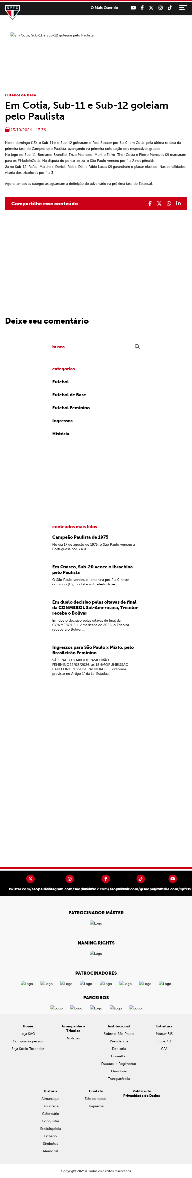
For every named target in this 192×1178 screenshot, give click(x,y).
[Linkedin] (178, 203)
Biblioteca (50, 1106)
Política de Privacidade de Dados (141, 1093)
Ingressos (62, 421)
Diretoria (119, 1049)
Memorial (50, 1151)
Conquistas (50, 1121)
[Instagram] (160, 7)
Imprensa (96, 1106)
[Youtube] (133, 7)
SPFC (12, 12)
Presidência (119, 1041)
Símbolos (50, 1144)
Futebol (60, 382)
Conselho (118, 1056)
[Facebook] (142, 7)
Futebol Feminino (71, 408)
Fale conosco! (96, 1099)
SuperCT (164, 1041)
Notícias (73, 1038)
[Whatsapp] (169, 203)
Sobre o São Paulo (119, 1034)
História (60, 434)
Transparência (119, 1079)
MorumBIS (164, 1034)
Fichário (50, 1136)
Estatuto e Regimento (118, 1064)
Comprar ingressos (28, 1041)
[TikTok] (170, 7)
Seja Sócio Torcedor (28, 1049)
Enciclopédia (50, 1129)
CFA (164, 1049)
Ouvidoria (118, 1071)
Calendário (50, 1114)
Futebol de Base (20, 95)
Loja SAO (27, 1034)
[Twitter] (151, 7)
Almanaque (51, 1099)
